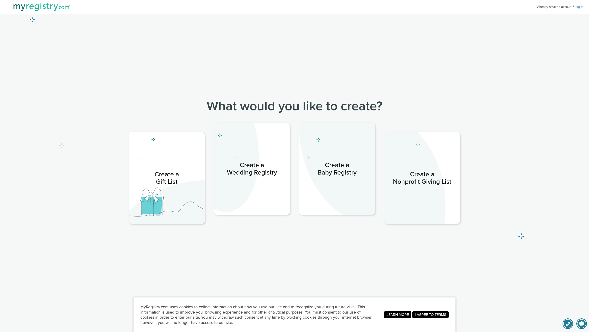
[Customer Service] (567, 323)
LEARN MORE (398, 314)
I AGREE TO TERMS (430, 314)
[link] (167, 178)
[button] (581, 323)
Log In (579, 6)
